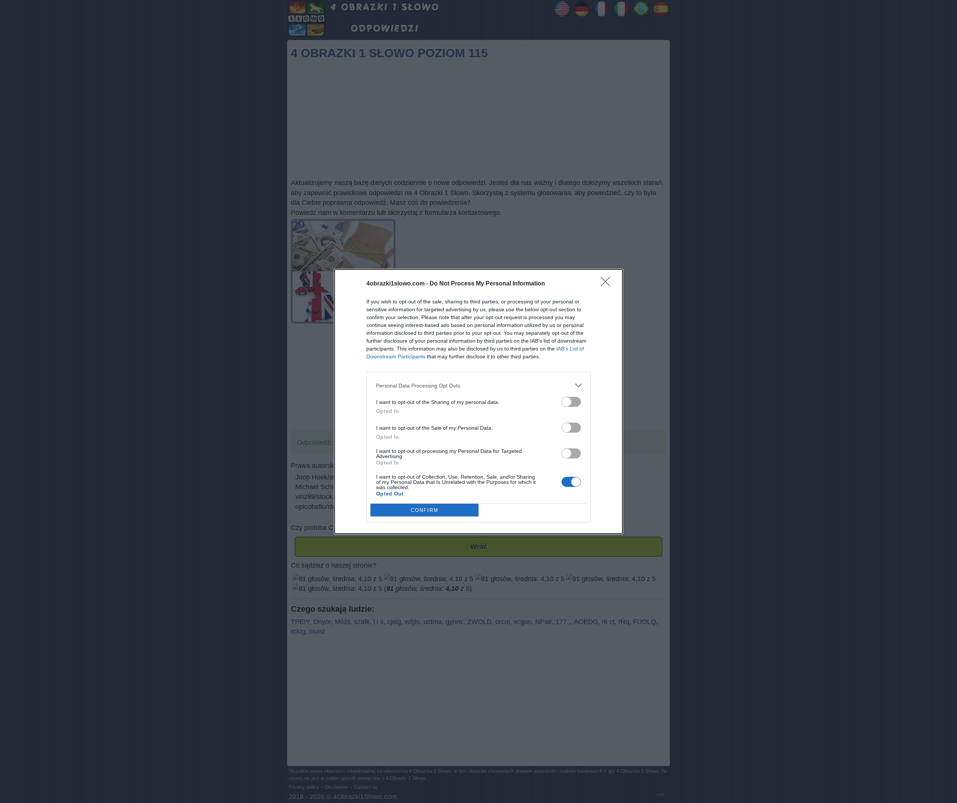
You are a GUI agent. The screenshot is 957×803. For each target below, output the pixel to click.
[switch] (571, 402)
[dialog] (478, 401)
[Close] (608, 284)
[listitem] (478, 385)
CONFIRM (425, 510)
